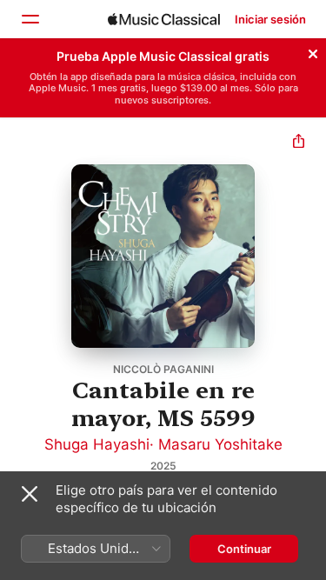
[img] (164, 19)
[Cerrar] (313, 51)
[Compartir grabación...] (298, 143)
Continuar (244, 549)
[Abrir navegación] (29, 19)
